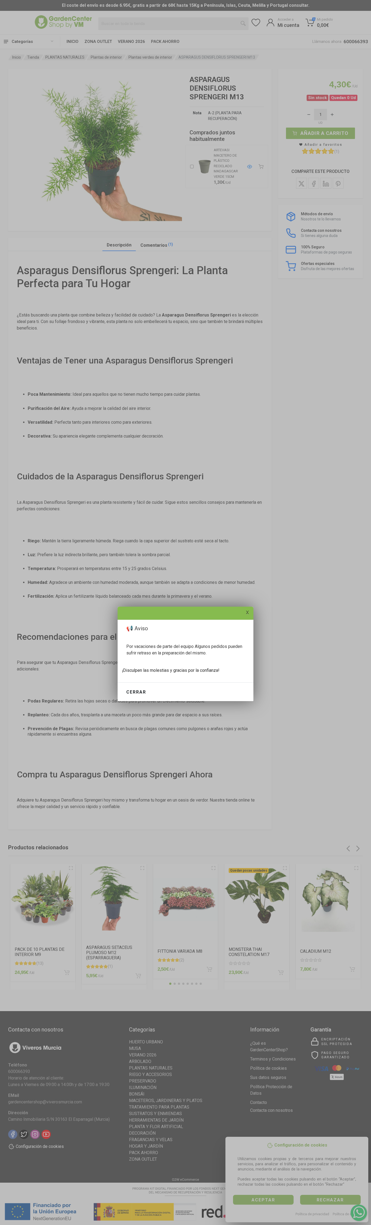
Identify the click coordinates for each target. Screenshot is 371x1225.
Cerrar (136, 692)
